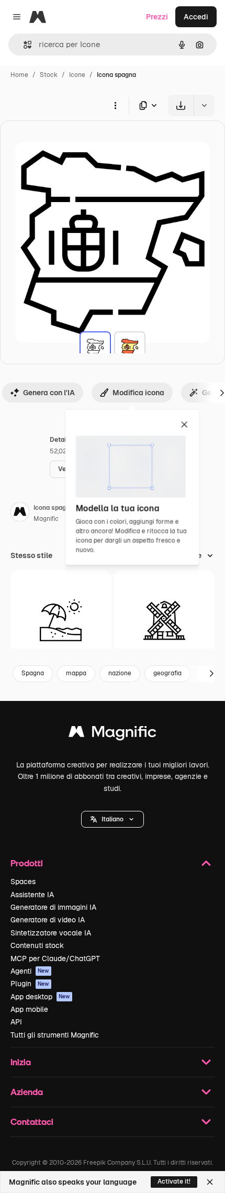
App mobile (29, 1009)
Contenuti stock (37, 945)
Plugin (29, 983)
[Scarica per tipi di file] (148, 105)
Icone (77, 75)
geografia (167, 673)
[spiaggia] (60, 620)
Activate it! (174, 1181)
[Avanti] (211, 673)
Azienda (26, 1091)
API (16, 1022)
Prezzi (157, 16)
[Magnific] (112, 734)
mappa (76, 673)
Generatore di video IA (47, 919)
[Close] (210, 1182)
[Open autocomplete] (23, 45)
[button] (112, 819)
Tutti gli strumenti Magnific (54, 1035)
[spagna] (95, 347)
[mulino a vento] (164, 620)
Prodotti (26, 862)
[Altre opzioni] (115, 105)
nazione (119, 673)
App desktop (40, 996)
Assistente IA (32, 894)
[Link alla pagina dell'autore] (19, 514)
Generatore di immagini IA (53, 907)
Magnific (46, 519)
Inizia (20, 1061)
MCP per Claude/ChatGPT (55, 958)
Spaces (23, 881)
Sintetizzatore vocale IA (50, 933)
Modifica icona (138, 392)
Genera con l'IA (49, 392)
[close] (184, 425)
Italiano (112, 819)
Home (19, 75)
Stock (49, 75)
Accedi (196, 16)
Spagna (32, 673)
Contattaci (31, 1121)
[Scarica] (181, 105)
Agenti (29, 971)
